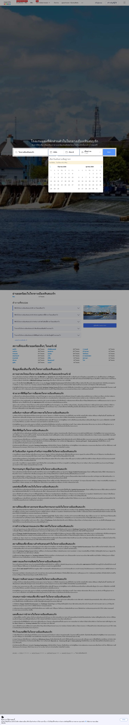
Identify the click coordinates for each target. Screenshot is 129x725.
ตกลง (123, 719)
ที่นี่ (86, 721)
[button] (50, 167)
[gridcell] (54, 173)
